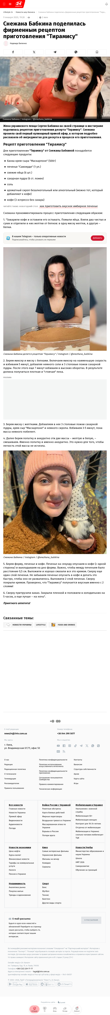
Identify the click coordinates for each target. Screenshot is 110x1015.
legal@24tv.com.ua (41, 971)
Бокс (44, 887)
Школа (79, 858)
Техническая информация (50, 789)
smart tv (47, 984)
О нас (6, 760)
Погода (12, 828)
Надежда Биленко (18, 43)
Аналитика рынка (17, 887)
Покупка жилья (16, 891)
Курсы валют (15, 855)
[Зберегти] (97, 52)
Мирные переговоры (52, 816)
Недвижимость (17, 883)
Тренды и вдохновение (20, 895)
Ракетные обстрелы (51, 809)
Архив (76, 774)
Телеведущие (10, 779)
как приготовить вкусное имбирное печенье (68, 206)
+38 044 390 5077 (66, 733)
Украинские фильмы (52, 855)
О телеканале (10, 774)
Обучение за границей (86, 870)
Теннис (45, 895)
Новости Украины (17, 812)
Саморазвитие (82, 866)
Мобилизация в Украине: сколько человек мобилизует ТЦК (89, 834)
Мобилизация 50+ (84, 816)
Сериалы (46, 867)
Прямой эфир (15, 816)
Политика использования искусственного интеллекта (51, 765)
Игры (76, 783)
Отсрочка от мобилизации (88, 827)
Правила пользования (14, 788)
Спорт (45, 883)
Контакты (78, 760)
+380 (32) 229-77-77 (24, 968)
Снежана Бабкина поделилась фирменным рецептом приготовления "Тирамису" (72, 12)
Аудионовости (15, 824)
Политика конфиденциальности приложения (53, 772)
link (58, 745)
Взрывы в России (50, 831)
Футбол (45, 891)
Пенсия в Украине (17, 874)
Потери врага (48, 835)
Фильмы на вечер (50, 859)
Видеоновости (15, 820)
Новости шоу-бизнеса (26, 12)
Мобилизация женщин (86, 820)
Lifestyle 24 (8, 12)
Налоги (12, 870)
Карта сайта (79, 779)
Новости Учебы (84, 847)
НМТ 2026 (80, 862)
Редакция (8, 765)
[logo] (18, 4)
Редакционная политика (15, 769)
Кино (45, 847)
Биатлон (46, 899)
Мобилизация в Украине (89, 805)
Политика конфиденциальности (53, 760)
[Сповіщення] (106, 4)
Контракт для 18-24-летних (88, 823)
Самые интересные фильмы (55, 851)
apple (31, 984)
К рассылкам (91, 920)
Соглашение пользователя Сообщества (51, 779)
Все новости (16, 805)
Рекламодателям (11, 783)
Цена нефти (14, 851)
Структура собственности (85, 769)
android (15, 984)
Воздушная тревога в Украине (56, 820)
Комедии (46, 863)
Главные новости (17, 809)
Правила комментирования (51, 784)
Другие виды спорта (51, 903)
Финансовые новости (19, 859)
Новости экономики (20, 847)
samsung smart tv (64, 984)
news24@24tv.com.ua (15, 733)
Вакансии (78, 765)
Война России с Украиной (56, 805)
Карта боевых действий (53, 812)
